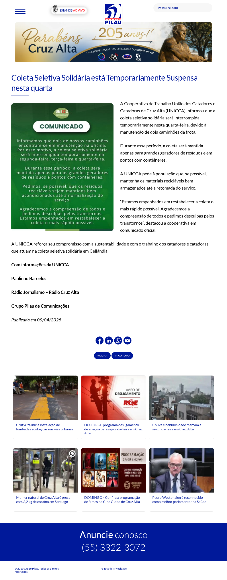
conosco (114, 534)
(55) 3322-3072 (113, 547)
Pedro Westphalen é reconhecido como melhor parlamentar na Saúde (179, 499)
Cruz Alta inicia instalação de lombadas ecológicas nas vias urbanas (44, 427)
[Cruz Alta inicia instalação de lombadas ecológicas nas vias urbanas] (45, 397)
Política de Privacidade (113, 568)
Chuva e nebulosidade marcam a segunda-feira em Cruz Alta (176, 427)
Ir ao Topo (122, 355)
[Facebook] (100, 339)
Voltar (102, 355)
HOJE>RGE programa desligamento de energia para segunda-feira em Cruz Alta (113, 429)
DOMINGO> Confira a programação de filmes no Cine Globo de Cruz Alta (112, 499)
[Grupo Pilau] (113, 14)
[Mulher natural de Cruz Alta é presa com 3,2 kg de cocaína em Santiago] (45, 472)
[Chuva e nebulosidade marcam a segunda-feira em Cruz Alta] (181, 397)
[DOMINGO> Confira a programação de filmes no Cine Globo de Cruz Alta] (113, 470)
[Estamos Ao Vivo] (69, 10)
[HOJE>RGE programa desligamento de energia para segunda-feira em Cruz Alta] (113, 397)
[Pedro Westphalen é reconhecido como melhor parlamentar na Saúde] (181, 489)
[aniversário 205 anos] (113, 42)
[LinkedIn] (109, 339)
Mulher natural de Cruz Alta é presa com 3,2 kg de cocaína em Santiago (43, 499)
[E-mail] (127, 339)
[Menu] (20, 11)
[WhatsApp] (118, 339)
